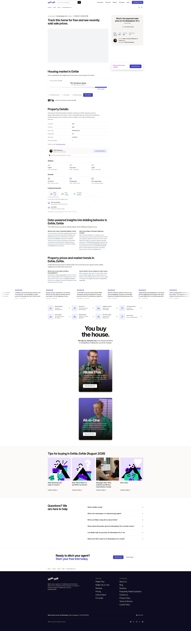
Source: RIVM (51, 211)
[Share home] (139, 7)
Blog (121, 585)
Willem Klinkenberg (129, 42)
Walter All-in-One (102, 585)
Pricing (98, 591)
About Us (123, 582)
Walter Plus (100, 582)
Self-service (100, 2)
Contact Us (123, 595)
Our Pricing (121, 2)
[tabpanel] (78, 204)
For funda (99, 598)
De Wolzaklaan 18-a (67, 7)
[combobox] (69, 2)
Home (49, 568)
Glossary (122, 588)
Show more (50, 119)
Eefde (54, 7)
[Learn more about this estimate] (87, 16)
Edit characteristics (60, 144)
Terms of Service (126, 601)
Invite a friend (101, 595)
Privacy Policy (124, 598)
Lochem (49, 7)
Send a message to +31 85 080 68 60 (79, 615)
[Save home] (141, 7)
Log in (128, 2)
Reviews (115, 2)
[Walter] (51, 2)
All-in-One (107, 2)
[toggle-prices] (122, 27)
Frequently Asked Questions (130, 591)
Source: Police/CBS (59, 211)
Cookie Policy (124, 604)
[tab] (53, 193)
